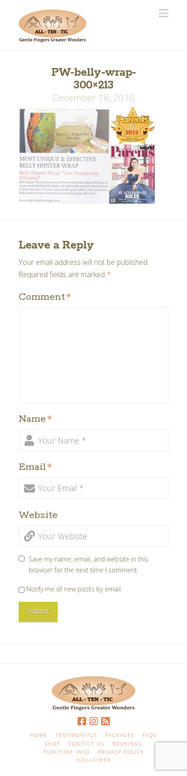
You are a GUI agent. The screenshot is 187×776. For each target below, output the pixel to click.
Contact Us (86, 744)
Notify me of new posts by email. (74, 589)
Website (38, 515)
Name (35, 419)
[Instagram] (93, 721)
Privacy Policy (121, 752)
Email (35, 467)
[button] (163, 13)
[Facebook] (82, 721)
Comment (45, 297)
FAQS (150, 735)
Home (39, 735)
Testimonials (76, 735)
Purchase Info (66, 752)
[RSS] (105, 721)
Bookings (127, 744)
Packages (119, 735)
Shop (52, 744)
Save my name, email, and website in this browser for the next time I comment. (88, 564)
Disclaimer (93, 760)
